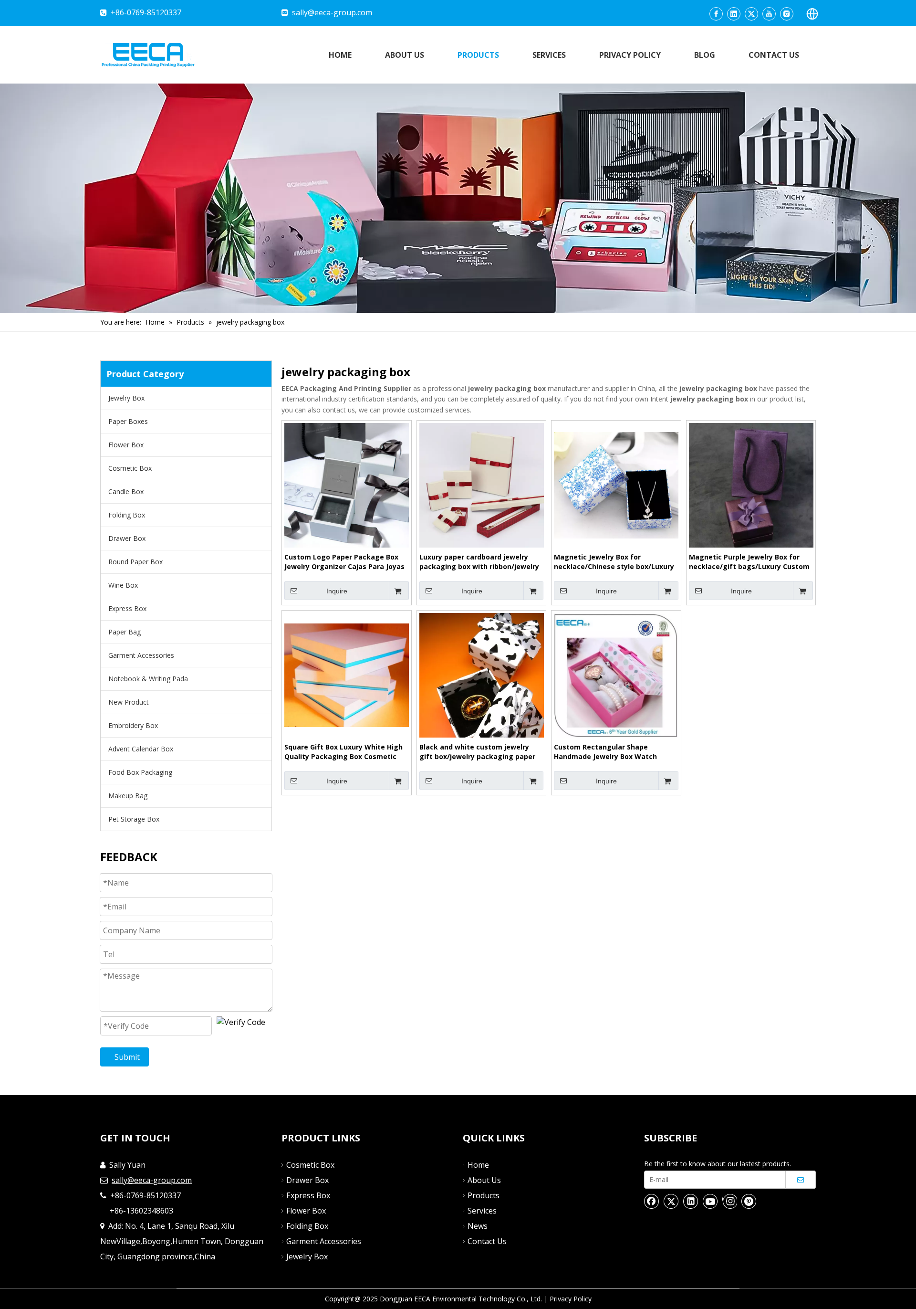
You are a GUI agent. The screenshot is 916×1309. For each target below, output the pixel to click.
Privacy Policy (571, 1298)
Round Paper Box (135, 561)
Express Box (127, 608)
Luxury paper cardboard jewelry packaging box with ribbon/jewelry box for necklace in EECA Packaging (480, 561)
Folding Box (126, 514)
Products (484, 1195)
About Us (484, 1180)
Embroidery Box (133, 725)
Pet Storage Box (133, 818)
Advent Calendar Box (140, 748)
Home (478, 1165)
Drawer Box (127, 538)
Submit (127, 1057)
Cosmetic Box (130, 468)
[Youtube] (769, 14)
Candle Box (126, 491)
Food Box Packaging (140, 772)
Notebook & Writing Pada (148, 678)
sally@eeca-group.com (332, 12)
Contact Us (487, 1241)
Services (482, 1210)
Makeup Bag (127, 795)
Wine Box (123, 585)
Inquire (336, 591)
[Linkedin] (733, 14)
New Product (128, 702)
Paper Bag (124, 631)
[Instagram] (786, 14)
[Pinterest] (749, 1201)
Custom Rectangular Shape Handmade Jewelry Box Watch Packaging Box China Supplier (605, 751)
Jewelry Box (126, 397)
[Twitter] (751, 14)
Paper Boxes (128, 421)
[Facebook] (716, 14)
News (478, 1226)
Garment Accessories (141, 655)
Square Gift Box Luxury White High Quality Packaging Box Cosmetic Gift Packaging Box (343, 751)
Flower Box (126, 444)
